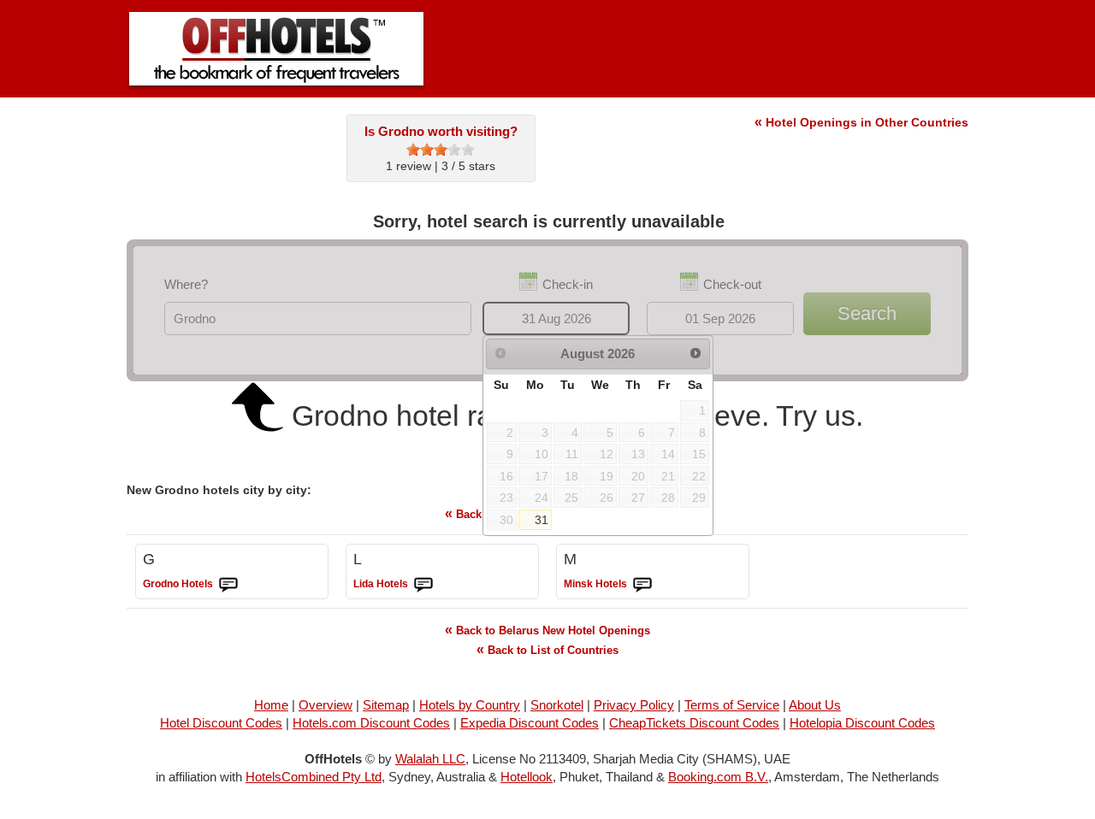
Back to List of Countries (547, 649)
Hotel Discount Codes (221, 723)
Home (271, 705)
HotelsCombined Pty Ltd (314, 776)
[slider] (440, 149)
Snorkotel (556, 705)
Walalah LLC (430, 758)
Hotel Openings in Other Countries (861, 122)
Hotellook (526, 776)
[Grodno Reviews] (228, 584)
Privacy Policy (634, 705)
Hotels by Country (469, 705)
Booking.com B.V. (718, 776)
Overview (325, 705)
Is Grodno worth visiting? (441, 131)
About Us (815, 705)
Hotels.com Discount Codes (371, 723)
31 (541, 520)
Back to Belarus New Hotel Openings (547, 629)
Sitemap (386, 705)
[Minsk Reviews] (642, 584)
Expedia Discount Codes (529, 723)
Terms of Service (731, 705)
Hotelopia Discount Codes (862, 723)
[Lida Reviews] (423, 584)
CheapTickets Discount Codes (694, 723)
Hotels (178, 584)
